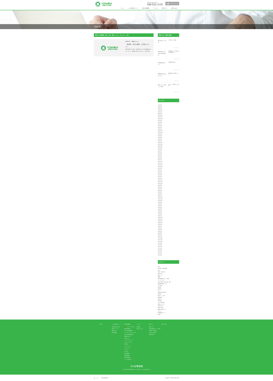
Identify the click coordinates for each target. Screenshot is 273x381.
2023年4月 (160, 137)
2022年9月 (160, 147)
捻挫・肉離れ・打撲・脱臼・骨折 (164, 282)
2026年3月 (160, 108)
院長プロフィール (115, 328)
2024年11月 (160, 117)
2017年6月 (160, 248)
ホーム (122, 8)
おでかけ (159, 311)
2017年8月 (160, 244)
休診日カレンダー (140, 328)
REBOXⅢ (126, 344)
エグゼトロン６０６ (128, 342)
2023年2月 (160, 139)
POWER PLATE (127, 336)
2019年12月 (160, 197)
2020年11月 (160, 181)
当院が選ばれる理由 (116, 326)
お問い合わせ (174, 8)
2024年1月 (160, 129)
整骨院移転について (162, 312)
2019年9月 (160, 202)
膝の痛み (159, 299)
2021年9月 (160, 168)
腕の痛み (159, 293)
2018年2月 (160, 234)
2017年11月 (160, 239)
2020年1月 (160, 195)
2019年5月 (160, 209)
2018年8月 (160, 224)
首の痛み (159, 287)
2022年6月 (160, 152)
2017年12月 (160, 238)
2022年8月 (160, 149)
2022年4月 (160, 156)
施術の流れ (114, 330)
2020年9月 (160, 185)
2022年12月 (160, 142)
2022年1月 (160, 161)
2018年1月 (160, 236)
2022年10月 (160, 146)
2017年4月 (160, 251)
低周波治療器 (126, 355)
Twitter (94, 378)
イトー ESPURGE (127, 359)
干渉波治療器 (126, 353)
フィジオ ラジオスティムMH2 (130, 332)
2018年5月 (160, 229)
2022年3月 (160, 157)
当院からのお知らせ (162, 271)
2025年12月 (160, 110)
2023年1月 (160, 140)
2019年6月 (160, 207)
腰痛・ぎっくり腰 (161, 295)
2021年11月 (160, 164)
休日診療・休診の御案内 (162, 268)
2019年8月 (160, 203)
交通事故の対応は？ (172, 62)
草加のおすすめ (161, 307)
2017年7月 (160, 246)
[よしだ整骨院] (104, 4)
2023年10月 (160, 132)
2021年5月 (160, 171)
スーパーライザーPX (128, 340)
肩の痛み (159, 288)
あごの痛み (160, 285)
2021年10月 (160, 166)
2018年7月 (160, 226)
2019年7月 (160, 205)
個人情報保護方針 (104, 377)
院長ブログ (164, 8)
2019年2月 (160, 214)
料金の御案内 (114, 332)
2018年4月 (160, 231)
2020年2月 (160, 193)
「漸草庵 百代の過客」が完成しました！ (137, 45)
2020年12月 (160, 180)
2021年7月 (160, 169)
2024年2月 (160, 127)
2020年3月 (160, 192)
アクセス (156, 8)
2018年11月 (160, 219)
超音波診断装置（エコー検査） (164, 278)
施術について (160, 275)
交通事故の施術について (162, 283)
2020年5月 (160, 188)
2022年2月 (160, 159)
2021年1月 (160, 178)
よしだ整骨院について (133, 8)
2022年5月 (160, 154)
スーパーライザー (161, 280)
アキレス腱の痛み (161, 302)
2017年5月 (160, 249)
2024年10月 (160, 118)
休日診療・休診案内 (153, 330)
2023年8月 (160, 135)
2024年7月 (160, 123)
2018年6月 (160, 227)
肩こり (159, 290)
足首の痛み (160, 300)
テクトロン (126, 349)
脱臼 (159, 270)
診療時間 (138, 326)
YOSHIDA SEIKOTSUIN (174, 377)
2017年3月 (160, 253)
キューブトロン (127, 347)
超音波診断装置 (127, 328)
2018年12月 (160, 217)
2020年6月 (160, 186)
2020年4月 (160, 190)
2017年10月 (160, 241)
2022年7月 (160, 151)
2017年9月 (160, 243)
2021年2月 (160, 176)
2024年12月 (160, 115)
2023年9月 (160, 134)
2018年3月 (160, 232)
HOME (101, 324)
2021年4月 (160, 173)
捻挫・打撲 (160, 273)
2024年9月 (160, 120)
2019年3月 (160, 212)
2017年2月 (160, 255)
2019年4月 (160, 210)
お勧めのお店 (160, 305)
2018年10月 (160, 221)
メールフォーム (173, 3)
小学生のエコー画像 (172, 40)
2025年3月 (160, 113)
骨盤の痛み (160, 297)
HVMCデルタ (126, 338)
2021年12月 (160, 163)
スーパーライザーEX (129, 326)
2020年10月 (160, 183)
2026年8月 (160, 105)
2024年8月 (160, 122)
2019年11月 (160, 198)
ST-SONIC (126, 351)
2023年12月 (160, 130)
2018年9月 (160, 222)
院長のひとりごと (135, 41)
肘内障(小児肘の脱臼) (162, 292)
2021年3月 (160, 175)
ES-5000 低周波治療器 (128, 334)
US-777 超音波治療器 (128, 330)
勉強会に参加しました (162, 309)
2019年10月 (160, 200)
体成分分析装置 (127, 357)
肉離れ (159, 276)
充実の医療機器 (145, 8)
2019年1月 (160, 215)
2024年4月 (160, 125)
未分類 (159, 314)
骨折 (159, 266)
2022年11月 (160, 144)
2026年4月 (160, 106)
